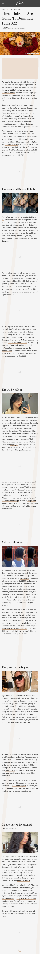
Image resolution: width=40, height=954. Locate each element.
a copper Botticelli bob (22, 340)
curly (16, 788)
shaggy (28, 788)
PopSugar (14, 444)
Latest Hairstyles (11, 144)
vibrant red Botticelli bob (17, 342)
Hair (10, 9)
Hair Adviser (24, 578)
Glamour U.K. (10, 770)
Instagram (34, 211)
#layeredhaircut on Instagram (18, 887)
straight (10, 788)
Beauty (4, 9)
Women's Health (23, 880)
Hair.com (29, 714)
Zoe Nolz (7, 27)
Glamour (5, 241)
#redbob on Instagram (15, 337)
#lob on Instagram (19, 785)
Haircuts (17, 9)
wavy (20, 788)
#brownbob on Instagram (19, 345)
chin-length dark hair (14, 631)
